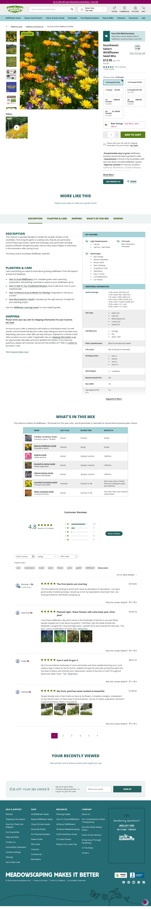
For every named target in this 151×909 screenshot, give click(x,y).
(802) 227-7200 (126, 825)
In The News (87, 848)
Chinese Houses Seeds (43, 473)
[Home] (6, 26)
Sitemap (9, 857)
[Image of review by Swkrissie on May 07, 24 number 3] (73, 636)
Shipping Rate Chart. (19, 352)
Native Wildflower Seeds (42, 819)
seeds (69, 568)
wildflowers (90, 568)
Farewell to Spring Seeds (44, 464)
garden (79, 568)
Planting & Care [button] (57, 218)
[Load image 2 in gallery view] (11, 49)
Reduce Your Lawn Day (66, 844)
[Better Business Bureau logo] (137, 875)
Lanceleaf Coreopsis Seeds (45, 482)
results (41, 568)
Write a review (109, 69)
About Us (86, 814)
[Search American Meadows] (72, 9)
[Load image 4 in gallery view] (11, 74)
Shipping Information (15, 819)
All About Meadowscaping (67, 829)
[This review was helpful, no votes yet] (130, 602)
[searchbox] (22, 556)
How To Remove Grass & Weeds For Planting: (29, 292)
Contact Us (11, 842)
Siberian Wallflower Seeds (45, 446)
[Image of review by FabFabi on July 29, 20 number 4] (86, 709)
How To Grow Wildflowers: (21, 279)
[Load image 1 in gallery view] (11, 36)
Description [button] (35, 218)
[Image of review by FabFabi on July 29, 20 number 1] (47, 709)
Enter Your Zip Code (137, 53)
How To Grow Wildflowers (67, 819)
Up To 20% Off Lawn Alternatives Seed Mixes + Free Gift (75, 2)
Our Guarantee (12, 832)
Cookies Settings (13, 852)
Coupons (35, 849)
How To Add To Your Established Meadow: (28, 286)
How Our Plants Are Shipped (14, 825)
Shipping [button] (77, 218)
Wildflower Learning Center (26, 307)
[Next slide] (92, 70)
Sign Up (127, 789)
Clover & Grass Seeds (40, 824)
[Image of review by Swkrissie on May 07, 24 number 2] (60, 636)
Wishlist (9, 814)
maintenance (30, 568)
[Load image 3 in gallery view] (11, 61)
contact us (72, 343)
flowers (60, 568)
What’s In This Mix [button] (98, 218)
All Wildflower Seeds (40, 814)
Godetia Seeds (40, 455)
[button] (143, 9)
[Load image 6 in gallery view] (11, 99)
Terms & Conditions (57, 880)
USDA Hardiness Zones (66, 834)
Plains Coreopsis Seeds (44, 492)
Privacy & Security (40, 880)
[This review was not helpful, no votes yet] (134, 602)
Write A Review (114, 533)
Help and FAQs (12, 837)
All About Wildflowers (65, 824)
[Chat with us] (145, 902)
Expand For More (114, 399)
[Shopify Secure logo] (121, 875)
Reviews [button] (118, 218)
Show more (103, 567)
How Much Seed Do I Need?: (22, 299)
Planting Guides (63, 814)
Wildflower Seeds (16, 27)
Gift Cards (35, 844)
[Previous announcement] (7, 1)
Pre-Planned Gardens (40, 834)
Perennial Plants (38, 829)
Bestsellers (36, 859)
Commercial (36, 854)
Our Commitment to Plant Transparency (93, 820)
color (18, 568)
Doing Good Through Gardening (91, 841)
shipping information (61, 337)
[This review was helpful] (130, 681)
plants (50, 568)
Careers (85, 853)
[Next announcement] (143, 1)
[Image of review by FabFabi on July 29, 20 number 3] (73, 709)
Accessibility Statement (16, 847)
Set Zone (134, 145)
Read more (83, 629)
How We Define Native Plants (92, 828)
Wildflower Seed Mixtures (35, 27)
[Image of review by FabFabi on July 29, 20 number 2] (60, 709)
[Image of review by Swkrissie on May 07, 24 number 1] (47, 636)
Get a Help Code (13, 862)
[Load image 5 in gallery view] (11, 87)
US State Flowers (63, 839)
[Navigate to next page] (97, 735)
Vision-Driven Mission (91, 835)
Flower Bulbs (37, 839)
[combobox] (47, 556)
